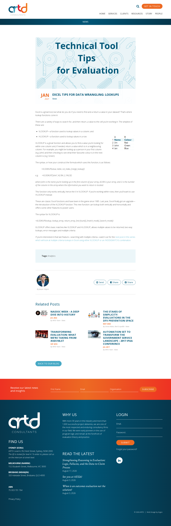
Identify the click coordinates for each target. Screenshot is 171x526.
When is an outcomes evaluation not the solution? (83, 488)
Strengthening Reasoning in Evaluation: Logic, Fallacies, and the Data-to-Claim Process (83, 463)
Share (115, 282)
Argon (160, 512)
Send (101, 282)
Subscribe (148, 389)
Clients (124, 14)
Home (102, 14)
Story (149, 14)
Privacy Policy (14, 499)
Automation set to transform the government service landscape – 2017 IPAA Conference (118, 337)
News (85, 21)
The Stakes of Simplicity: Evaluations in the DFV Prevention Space (118, 316)
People (158, 14)
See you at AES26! (72, 477)
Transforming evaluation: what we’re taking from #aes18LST (63, 336)
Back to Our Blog (48, 363)
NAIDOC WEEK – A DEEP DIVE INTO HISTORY (64, 313)
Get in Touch (152, 6)
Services (112, 14)
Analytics (51, 256)
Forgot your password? (126, 449)
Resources (137, 14)
